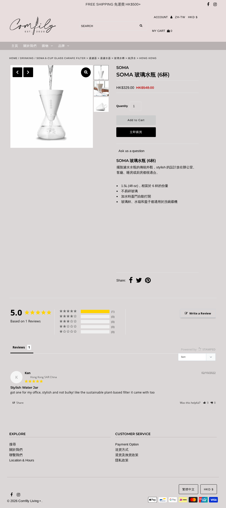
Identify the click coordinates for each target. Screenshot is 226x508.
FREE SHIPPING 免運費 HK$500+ (113, 4)
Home (13, 58)
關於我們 (30, 46)
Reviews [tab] (19, 347)
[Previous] (17, 72)
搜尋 (12, 444)
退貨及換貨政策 (126, 455)
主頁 (14, 46)
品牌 (61, 46)
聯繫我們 (16, 455)
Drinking (27, 58)
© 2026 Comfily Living (23, 501)
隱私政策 (121, 460)
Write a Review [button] (200, 313)
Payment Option (127, 444)
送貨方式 (121, 449)
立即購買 (136, 132)
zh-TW (180, 17)
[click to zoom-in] (86, 72)
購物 (45, 46)
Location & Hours (21, 460)
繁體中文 (188, 489)
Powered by (198, 349)
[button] (205, 403)
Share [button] (20, 403)
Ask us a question (131, 151)
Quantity (122, 106)
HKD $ (193, 17)
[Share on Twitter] (139, 281)
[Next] (28, 72)
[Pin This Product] (148, 281)
